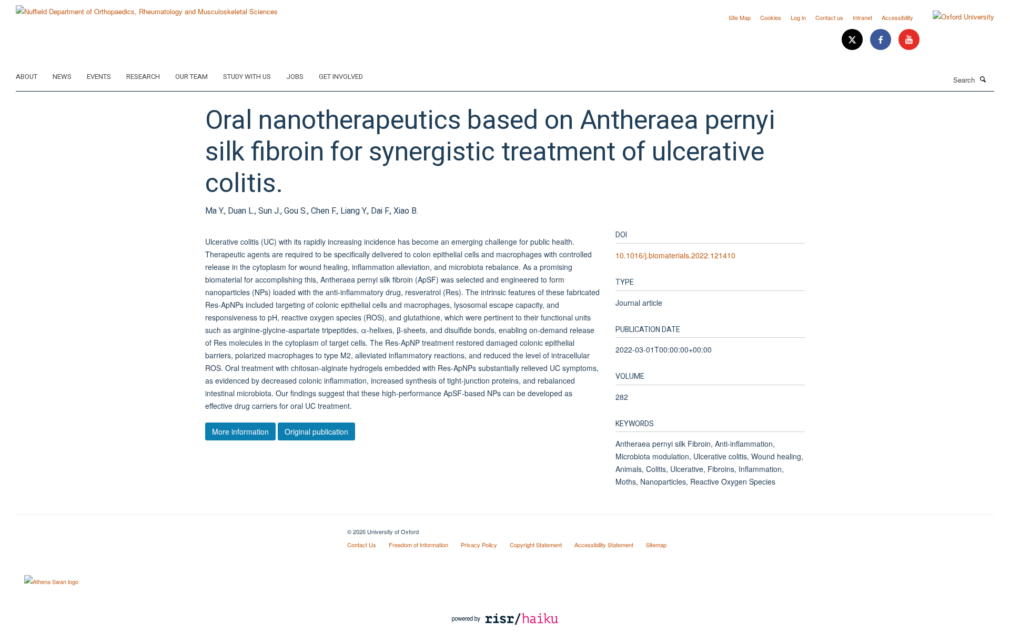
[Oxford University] (955, 17)
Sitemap (656, 544)
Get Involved (341, 77)
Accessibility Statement (603, 544)
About (26, 77)
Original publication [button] (316, 431)
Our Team (191, 77)
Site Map (740, 17)
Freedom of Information (418, 544)
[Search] (983, 79)
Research (143, 77)
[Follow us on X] (853, 40)
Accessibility (897, 17)
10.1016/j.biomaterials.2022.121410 (675, 255)
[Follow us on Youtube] (909, 40)
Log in (798, 17)
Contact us (829, 17)
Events (99, 77)
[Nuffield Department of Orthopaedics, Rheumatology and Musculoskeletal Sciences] (147, 8)
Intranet (862, 17)
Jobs (295, 77)
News (62, 77)
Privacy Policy (479, 544)
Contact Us (361, 544)
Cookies (770, 17)
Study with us (247, 77)
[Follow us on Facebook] (881, 40)
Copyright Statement (536, 544)
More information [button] (240, 431)
